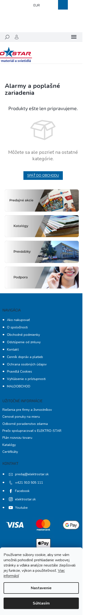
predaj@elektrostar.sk (32, 474)
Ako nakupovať (18, 320)
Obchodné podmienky (23, 334)
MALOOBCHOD (18, 386)
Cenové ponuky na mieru (21, 416)
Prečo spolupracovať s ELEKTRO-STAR (31, 430)
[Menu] (74, 37)
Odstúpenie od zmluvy (24, 342)
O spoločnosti (17, 327)
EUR (36, 5)
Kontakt (13, 349)
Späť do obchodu (43, 175)
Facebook (22, 491)
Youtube (21, 507)
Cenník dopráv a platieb (25, 357)
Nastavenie (41, 588)
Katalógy (9, 445)
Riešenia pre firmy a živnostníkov (27, 409)
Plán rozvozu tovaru (17, 437)
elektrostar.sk (25, 499)
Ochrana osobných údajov (27, 364)
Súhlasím (41, 603)
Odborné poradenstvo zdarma (25, 424)
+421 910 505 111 (29, 482)
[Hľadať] (7, 37)
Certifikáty (10, 451)
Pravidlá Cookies (19, 371)
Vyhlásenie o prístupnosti (26, 379)
